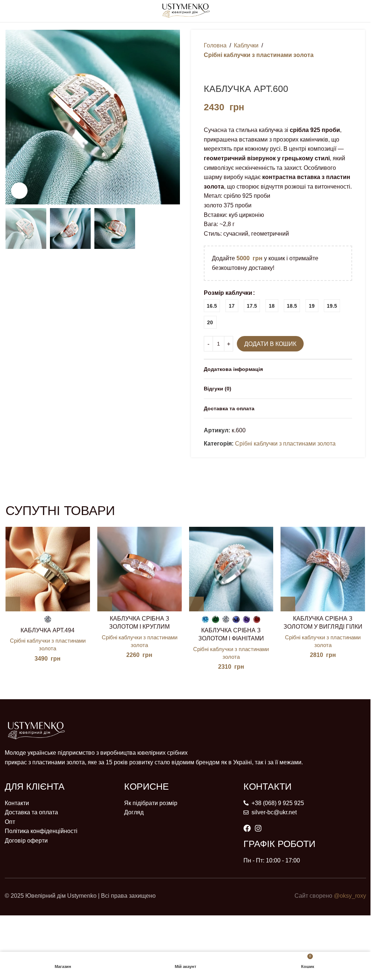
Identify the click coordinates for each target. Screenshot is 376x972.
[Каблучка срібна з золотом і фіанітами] (231, 569)
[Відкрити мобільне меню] (8, 11)
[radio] (212, 305)
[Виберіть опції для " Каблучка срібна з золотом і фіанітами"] (196, 604)
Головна (215, 45)
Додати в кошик (270, 344)
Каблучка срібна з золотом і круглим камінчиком (139, 626)
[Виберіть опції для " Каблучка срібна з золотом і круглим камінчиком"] (104, 604)
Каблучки (246, 45)
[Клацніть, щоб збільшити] (19, 190)
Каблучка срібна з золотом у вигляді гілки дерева (322, 626)
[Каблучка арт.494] (48, 569)
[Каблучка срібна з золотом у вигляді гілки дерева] (323, 569)
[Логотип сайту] (185, 10)
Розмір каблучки (228, 293)
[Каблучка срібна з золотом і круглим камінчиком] (139, 569)
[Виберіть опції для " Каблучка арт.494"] (13, 604)
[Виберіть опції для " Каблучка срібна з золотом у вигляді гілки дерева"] (288, 604)
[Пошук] (362, 11)
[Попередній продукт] (208, 71)
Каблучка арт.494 (48, 630)
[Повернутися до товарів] (217, 71)
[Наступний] (225, 71)
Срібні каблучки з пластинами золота (259, 55)
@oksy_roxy (350, 896)
